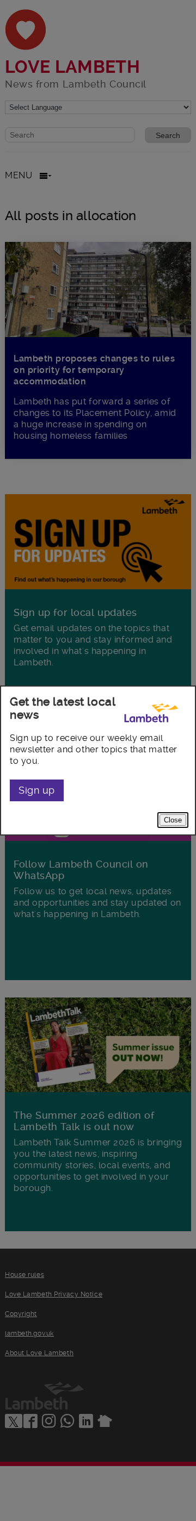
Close (173, 820)
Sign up (37, 790)
